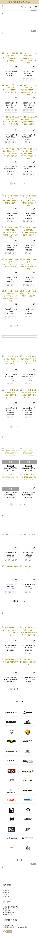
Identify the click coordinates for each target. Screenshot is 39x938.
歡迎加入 (6, 896)
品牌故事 (6, 892)
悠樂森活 (6, 890)
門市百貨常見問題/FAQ (11, 907)
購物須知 (6, 909)
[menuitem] (11, 183)
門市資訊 (6, 894)
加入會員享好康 (8, 914)
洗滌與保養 (6, 911)
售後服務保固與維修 (9, 913)
